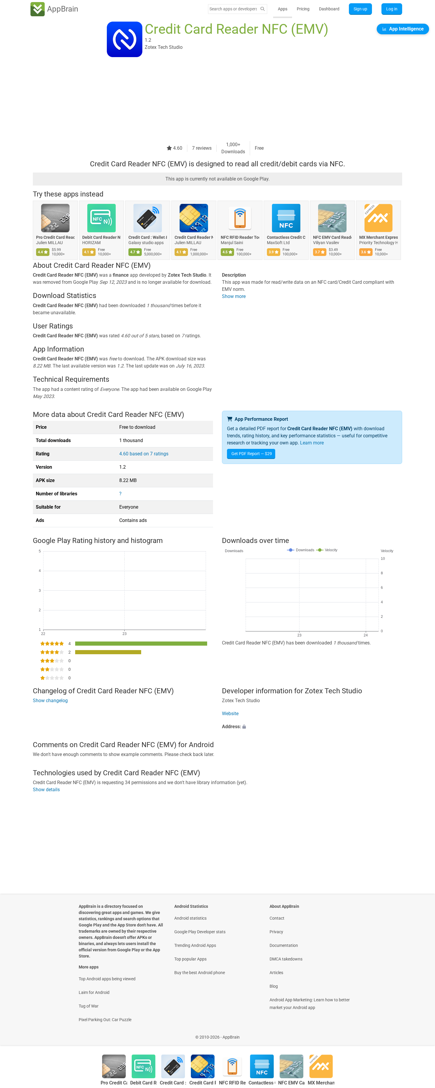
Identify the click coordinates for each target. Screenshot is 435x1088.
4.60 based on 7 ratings (143, 454)
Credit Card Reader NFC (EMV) (194, 237)
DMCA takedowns (286, 959)
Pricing (303, 9)
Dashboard (329, 9)
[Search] (262, 9)
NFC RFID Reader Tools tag (240, 237)
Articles (276, 972)
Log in (391, 9)
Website (230, 713)
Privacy (276, 931)
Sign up (360, 9)
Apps (282, 9)
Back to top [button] (420, 1034)
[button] (312, 726)
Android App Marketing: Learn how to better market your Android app (310, 1003)
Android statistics (190, 918)
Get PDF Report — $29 (251, 453)
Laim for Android (94, 992)
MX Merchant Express (378, 237)
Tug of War (89, 1006)
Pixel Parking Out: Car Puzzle (105, 1019)
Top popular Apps (190, 959)
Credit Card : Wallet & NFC (147, 237)
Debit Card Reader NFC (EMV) (101, 237)
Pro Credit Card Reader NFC (55, 237)
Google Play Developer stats (199, 931)
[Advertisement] (210, 99)
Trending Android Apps (195, 945)
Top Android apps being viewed (107, 978)
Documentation (284, 945)
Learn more (312, 443)
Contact (277, 918)
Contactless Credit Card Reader (286, 237)
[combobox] (233, 8)
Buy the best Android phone (199, 972)
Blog (274, 986)
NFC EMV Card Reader (332, 237)
